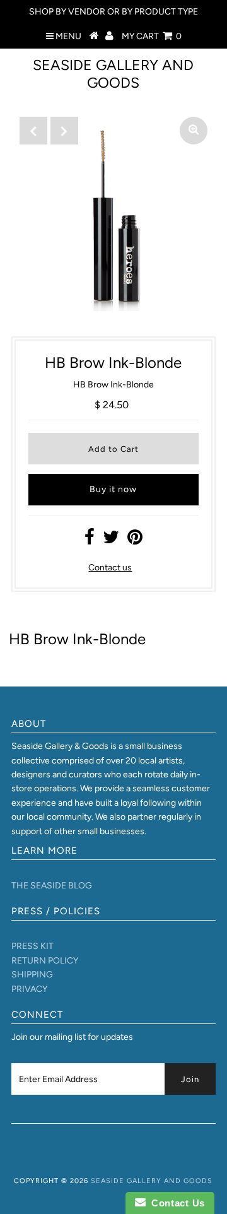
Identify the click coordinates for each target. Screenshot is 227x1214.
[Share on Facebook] (89, 540)
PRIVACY (29, 989)
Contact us (110, 567)
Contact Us (175, 1203)
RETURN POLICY (44, 960)
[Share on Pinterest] (135, 540)
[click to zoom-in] (193, 130)
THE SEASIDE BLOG (51, 885)
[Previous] (33, 130)
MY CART (152, 36)
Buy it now (113, 489)
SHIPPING (32, 974)
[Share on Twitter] (111, 540)
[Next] (64, 130)
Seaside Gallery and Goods (113, 73)
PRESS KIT (32, 946)
